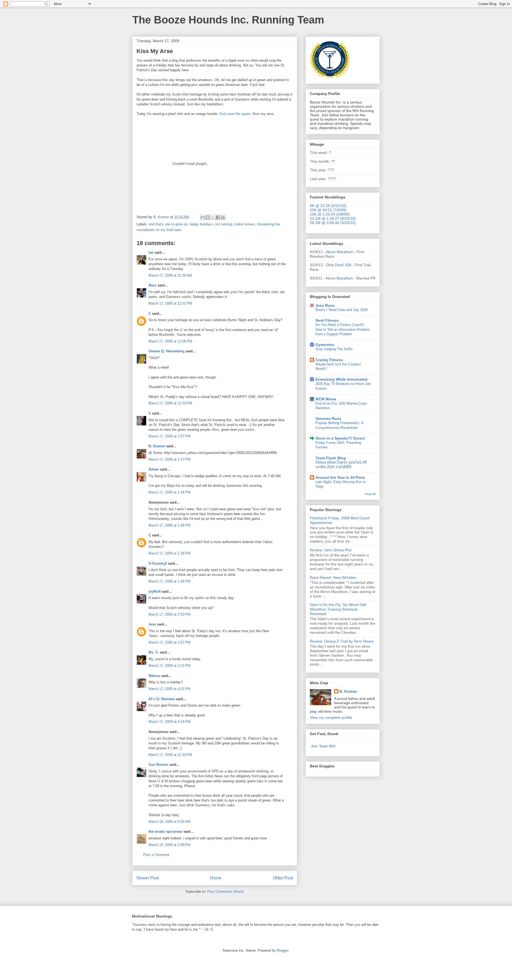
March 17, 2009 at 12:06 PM (170, 341)
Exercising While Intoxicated (341, 379)
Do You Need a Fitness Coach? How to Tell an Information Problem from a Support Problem (342, 329)
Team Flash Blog (330, 458)
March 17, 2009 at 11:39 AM (170, 275)
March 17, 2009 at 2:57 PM (169, 642)
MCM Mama (325, 399)
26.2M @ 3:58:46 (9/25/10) (333, 223)
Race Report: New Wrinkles (333, 577)
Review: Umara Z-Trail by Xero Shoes (342, 641)
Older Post (283, 878)
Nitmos (154, 676)
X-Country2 (158, 563)
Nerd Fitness (327, 320)
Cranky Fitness (329, 360)
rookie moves (244, 224)
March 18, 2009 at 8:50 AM (169, 822)
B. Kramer (157, 446)
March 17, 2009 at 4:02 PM (169, 689)
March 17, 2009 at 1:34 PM (169, 492)
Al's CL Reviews (162, 699)
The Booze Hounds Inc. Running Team (228, 20)
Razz (153, 285)
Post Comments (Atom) (225, 892)
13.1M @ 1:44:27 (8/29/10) (333, 218)
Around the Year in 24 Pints (340, 477)
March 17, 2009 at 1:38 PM (169, 553)
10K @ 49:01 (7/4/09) (328, 210)
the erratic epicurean (165, 832)
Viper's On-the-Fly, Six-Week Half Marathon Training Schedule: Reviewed (338, 609)
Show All (370, 494)
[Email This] (202, 217)
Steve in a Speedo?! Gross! (340, 438)
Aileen (154, 469)
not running (223, 224)
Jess (153, 624)
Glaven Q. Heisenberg (167, 351)
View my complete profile (331, 717)
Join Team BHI (323, 746)
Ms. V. (154, 652)
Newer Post (148, 878)
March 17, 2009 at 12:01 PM (170, 303)
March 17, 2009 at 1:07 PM (169, 436)
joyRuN (155, 591)
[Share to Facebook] (218, 217)
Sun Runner (158, 765)
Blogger (282, 950)
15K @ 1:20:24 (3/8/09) (330, 214)
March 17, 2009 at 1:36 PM (169, 525)
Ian (151, 252)
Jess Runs (325, 305)
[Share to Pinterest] (223, 217)
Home (216, 878)
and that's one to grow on (168, 224)
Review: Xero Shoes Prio (331, 550)
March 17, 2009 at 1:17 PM (169, 459)
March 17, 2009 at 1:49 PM (169, 581)
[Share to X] (212, 217)
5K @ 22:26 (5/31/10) (328, 206)
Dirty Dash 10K (338, 265)
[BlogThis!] (207, 217)
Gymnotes (324, 344)
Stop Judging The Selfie (334, 349)
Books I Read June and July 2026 (341, 310)
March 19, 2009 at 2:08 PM (169, 845)
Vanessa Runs (328, 418)
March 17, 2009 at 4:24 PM (169, 722)
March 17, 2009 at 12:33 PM (170, 403)
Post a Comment (156, 855)
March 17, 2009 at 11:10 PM (170, 755)
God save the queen (235, 114)
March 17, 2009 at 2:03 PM (169, 614)
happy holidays (201, 224)
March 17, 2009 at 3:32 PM (169, 666)
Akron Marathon (339, 252)
